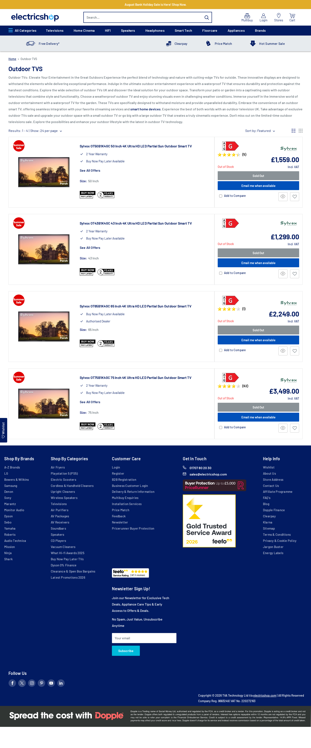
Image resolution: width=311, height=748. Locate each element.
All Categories (25, 30)
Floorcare (209, 30)
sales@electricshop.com (208, 474)
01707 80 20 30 (200, 468)
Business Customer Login (130, 486)
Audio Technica (15, 541)
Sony (7, 498)
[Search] (206, 17)
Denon (8, 491)
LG (6, 473)
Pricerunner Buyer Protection (133, 528)
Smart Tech (183, 30)
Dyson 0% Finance (64, 565)
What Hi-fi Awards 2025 (67, 553)
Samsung (10, 486)
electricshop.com (264, 695)
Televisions (54, 30)
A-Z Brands (12, 467)
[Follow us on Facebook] (12, 684)
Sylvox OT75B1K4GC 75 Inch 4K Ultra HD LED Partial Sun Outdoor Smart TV (135, 377)
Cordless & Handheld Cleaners (72, 486)
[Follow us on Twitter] (22, 684)
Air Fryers (58, 467)
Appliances (236, 30)
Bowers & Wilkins (16, 479)
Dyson (8, 516)
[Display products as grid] (301, 131)
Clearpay (181, 43)
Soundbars (58, 528)
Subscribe (125, 651)
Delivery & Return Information (133, 491)
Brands (260, 30)
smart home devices (145, 109)
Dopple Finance (274, 510)
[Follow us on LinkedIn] (61, 684)
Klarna (267, 522)
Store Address (273, 479)
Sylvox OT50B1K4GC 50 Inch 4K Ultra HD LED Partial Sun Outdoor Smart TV (136, 146)
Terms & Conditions (277, 534)
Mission (9, 547)
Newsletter (120, 522)
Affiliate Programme (277, 491)
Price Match (223, 43)
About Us (269, 473)
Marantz (10, 504)
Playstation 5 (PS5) (64, 473)
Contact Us (271, 486)
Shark (8, 559)
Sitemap (269, 528)
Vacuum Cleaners (63, 547)
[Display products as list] (294, 131)
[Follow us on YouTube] (51, 684)
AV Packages (60, 516)
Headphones (155, 30)
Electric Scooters (63, 479)
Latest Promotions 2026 (68, 577)
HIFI (108, 30)
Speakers (128, 30)
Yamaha (9, 528)
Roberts (10, 534)
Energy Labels (273, 553)
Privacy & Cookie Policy (279, 541)
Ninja (8, 553)
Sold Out (258, 176)
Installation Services (127, 504)
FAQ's (266, 498)
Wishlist (269, 467)
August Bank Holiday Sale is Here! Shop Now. (155, 4)
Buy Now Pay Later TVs (67, 559)
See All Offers (90, 170)
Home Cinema (84, 30)
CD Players (58, 541)
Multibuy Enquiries (125, 498)
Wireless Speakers (64, 498)
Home (12, 59)
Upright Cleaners (63, 491)
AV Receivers (60, 522)
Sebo (7, 522)
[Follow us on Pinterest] (41, 684)
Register (118, 473)
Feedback (119, 516)
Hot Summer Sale (272, 43)
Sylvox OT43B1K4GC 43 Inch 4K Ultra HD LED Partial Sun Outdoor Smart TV (136, 223)
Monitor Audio (14, 510)
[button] (294, 196)
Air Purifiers (59, 510)
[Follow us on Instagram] (32, 684)
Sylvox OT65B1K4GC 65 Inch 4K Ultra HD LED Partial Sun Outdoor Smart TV (135, 306)
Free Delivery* (49, 43)
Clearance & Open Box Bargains (73, 571)
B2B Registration (124, 479)
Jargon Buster (273, 547)
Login (116, 467)
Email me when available (258, 186)
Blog (266, 504)
